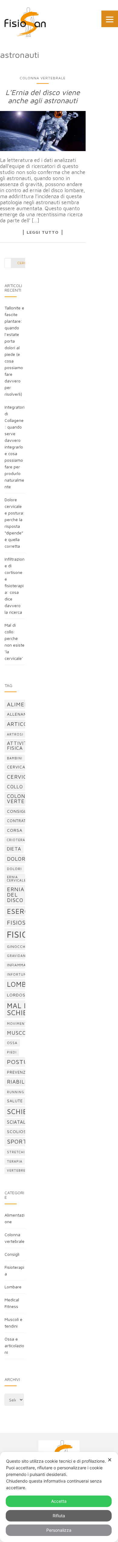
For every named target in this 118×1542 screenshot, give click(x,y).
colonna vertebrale (24, 798)
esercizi (22, 911)
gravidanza (19, 956)
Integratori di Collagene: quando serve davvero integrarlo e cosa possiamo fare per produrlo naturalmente (15, 446)
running (15, 1092)
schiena (22, 1111)
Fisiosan (20, 922)
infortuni (17, 974)
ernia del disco (15, 894)
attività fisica (19, 745)
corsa (14, 830)
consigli (17, 811)
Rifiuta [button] (59, 1515)
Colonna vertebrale (43, 78)
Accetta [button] (59, 1501)
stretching (18, 1152)
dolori (14, 869)
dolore (18, 859)
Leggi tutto (43, 232)
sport (17, 1141)
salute (15, 1101)
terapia (14, 1161)
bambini (14, 758)
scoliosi (17, 1131)
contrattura (22, 820)
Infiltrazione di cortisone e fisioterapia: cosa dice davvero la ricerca (15, 585)
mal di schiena (22, 1009)
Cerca (23, 263)
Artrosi (15, 734)
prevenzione (21, 1072)
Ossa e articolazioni (14, 1345)
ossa (12, 1043)
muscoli (19, 1033)
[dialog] (59, 1497)
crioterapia (19, 840)
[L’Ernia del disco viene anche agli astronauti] (43, 131)
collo (15, 786)
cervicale (19, 767)
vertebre (16, 1170)
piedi (12, 1052)
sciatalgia (20, 1122)
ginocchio (18, 946)
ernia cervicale (16, 878)
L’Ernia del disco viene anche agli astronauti (42, 96)
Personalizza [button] (58, 1530)
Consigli (12, 1254)
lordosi (17, 994)
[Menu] (109, 19)
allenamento (22, 714)
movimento (18, 1023)
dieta (14, 848)
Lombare (13, 1286)
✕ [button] (109, 1460)
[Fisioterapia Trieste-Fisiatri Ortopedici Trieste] (25, 22)
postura (22, 1061)
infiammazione (22, 965)
